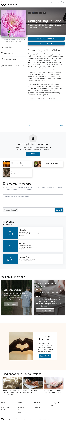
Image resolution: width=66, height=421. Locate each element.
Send (58, 210)
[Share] (29, 126)
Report (61, 125)
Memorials (20, 405)
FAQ (50, 2)
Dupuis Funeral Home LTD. (13, 41)
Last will (20, 412)
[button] (8, 2)
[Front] (9, 5)
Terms (52, 405)
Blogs (19, 410)
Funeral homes (5, 407)
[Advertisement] (46, 112)
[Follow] (34, 126)
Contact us (56, 2)
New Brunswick (46, 27)
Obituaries (4, 405)
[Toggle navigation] (62, 5)
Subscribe (44, 356)
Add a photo (31, 154)
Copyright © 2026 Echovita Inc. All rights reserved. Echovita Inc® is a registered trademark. (29, 419)
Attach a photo (9, 210)
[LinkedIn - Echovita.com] (58, 403)
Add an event (6, 224)
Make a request (10, 304)
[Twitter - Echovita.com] (55, 403)
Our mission (21, 407)
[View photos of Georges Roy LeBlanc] (13, 23)
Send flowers (4, 410)
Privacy (53, 408)
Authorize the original (45, 310)
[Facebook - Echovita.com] (51, 403)
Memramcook (35, 27)
